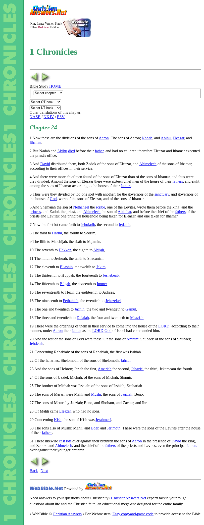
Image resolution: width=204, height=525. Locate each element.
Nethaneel (81, 207)
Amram (132, 339)
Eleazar (178, 138)
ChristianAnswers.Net (128, 498)
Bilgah (65, 284)
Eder (94, 428)
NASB (35, 117)
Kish (57, 420)
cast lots (65, 441)
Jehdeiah (36, 343)
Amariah (104, 369)
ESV (61, 117)
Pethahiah (70, 301)
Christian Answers (67, 514)
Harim (57, 233)
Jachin (80, 309)
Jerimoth (113, 428)
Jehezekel (113, 301)
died (71, 151)
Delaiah (83, 317)
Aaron (104, 138)
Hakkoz (65, 250)
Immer (102, 284)
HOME (55, 86)
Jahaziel (137, 369)
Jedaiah (124, 224)
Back (34, 471)
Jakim (100, 267)
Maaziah (137, 317)
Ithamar (35, 142)
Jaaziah (126, 394)
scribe (100, 207)
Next (44, 471)
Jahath (126, 360)
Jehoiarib (88, 224)
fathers (177, 181)
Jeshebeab (111, 275)
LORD (163, 326)
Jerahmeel (103, 420)
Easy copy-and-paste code (132, 514)
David (45, 164)
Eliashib (66, 267)
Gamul (130, 309)
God (53, 199)
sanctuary (161, 194)
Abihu (166, 138)
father (99, 151)
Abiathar (124, 212)
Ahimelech (147, 164)
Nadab (147, 138)
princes (35, 212)
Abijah (98, 250)
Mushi (96, 394)
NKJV (49, 117)
